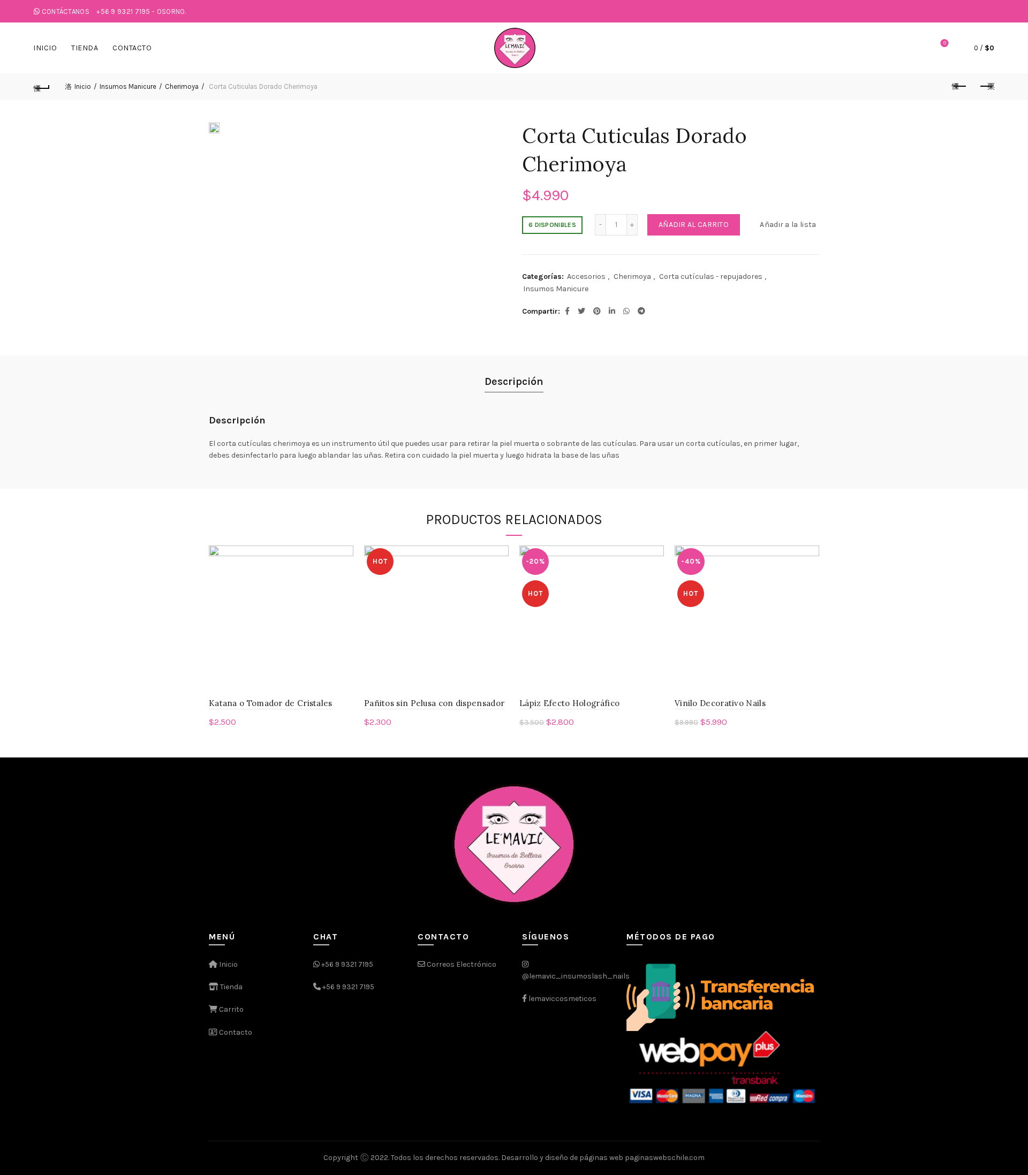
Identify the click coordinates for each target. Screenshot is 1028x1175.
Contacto (132, 47)
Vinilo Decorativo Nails (720, 703)
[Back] (41, 86)
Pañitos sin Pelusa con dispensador (434, 703)
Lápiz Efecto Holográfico (569, 703)
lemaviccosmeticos (562, 998)
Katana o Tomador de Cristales (270, 703)
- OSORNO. (141, 11)
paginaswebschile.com (665, 1157)
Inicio (45, 47)
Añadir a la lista (788, 224)
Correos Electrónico (460, 964)
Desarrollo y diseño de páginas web (562, 1157)
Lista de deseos (944, 43)
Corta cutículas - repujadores (710, 276)
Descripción (514, 381)
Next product (986, 86)
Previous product (959, 86)
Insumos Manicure (128, 86)
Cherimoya (182, 86)
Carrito (230, 1009)
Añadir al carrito (694, 224)
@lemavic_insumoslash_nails (576, 976)
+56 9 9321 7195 (347, 964)
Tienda (84, 47)
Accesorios (586, 276)
